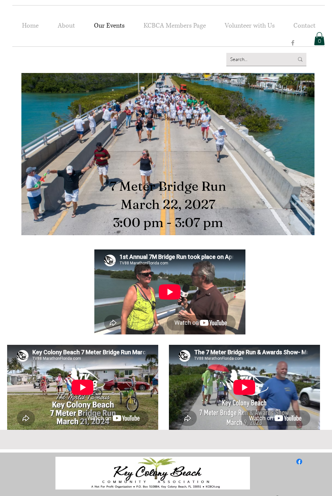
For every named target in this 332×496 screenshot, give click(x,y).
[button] (319, 38)
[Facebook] (292, 42)
